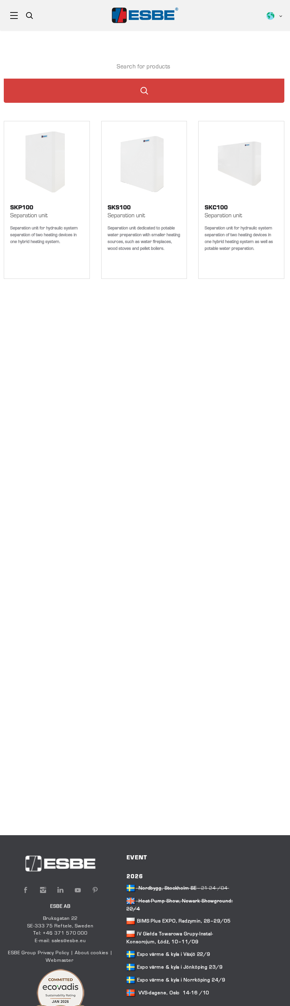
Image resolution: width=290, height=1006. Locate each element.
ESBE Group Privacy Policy (38, 953)
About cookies (91, 953)
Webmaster (60, 960)
